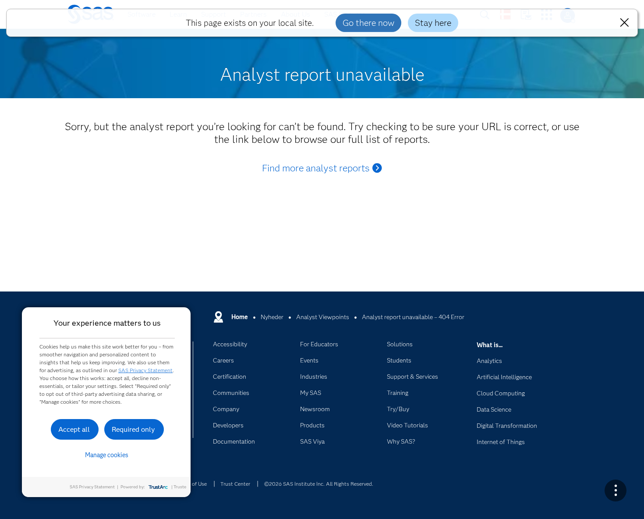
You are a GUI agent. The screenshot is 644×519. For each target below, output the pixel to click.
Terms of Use (191, 483)
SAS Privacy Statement (145, 370)
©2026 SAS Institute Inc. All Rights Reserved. (318, 483)
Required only (133, 429)
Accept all (74, 429)
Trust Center (235, 483)
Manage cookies (106, 455)
